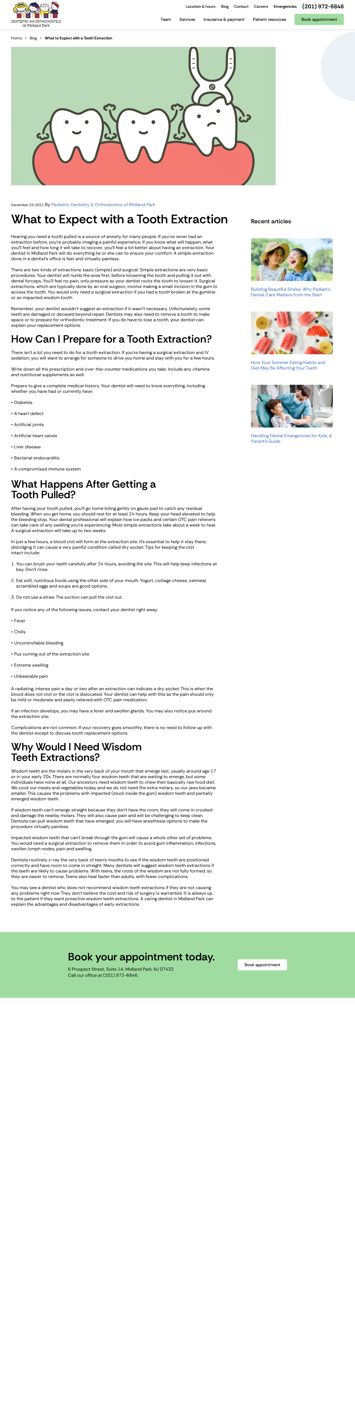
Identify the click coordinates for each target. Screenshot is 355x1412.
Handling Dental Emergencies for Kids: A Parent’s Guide (291, 438)
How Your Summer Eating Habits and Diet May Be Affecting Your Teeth (288, 365)
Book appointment (262, 965)
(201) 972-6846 (120, 975)
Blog (33, 38)
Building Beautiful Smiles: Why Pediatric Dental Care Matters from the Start (291, 292)
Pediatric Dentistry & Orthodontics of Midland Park (103, 205)
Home (16, 38)
